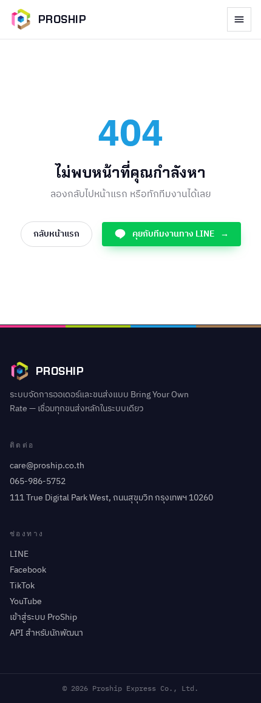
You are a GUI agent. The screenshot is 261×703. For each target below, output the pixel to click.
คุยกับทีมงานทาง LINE (180, 234)
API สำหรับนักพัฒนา (46, 633)
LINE (19, 554)
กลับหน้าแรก (56, 234)
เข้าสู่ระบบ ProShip (43, 617)
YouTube (26, 601)
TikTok (22, 586)
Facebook (28, 570)
